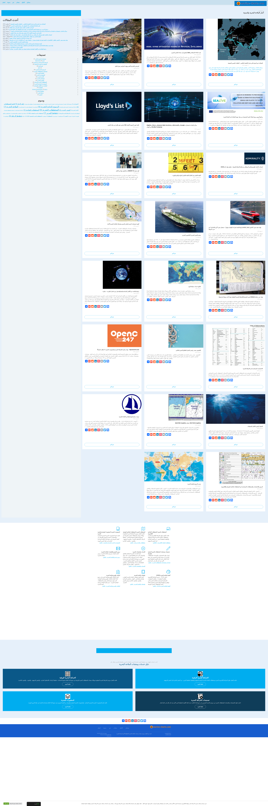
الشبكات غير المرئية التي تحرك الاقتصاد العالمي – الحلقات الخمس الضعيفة (28, 24)
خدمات (69, 116)
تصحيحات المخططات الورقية (9, 110)
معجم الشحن (60, 116)
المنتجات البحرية (40, 78)
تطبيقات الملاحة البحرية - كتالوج (137, 584)
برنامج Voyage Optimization (39, 89)
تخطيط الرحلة (40, 91)
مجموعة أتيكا (69, 104)
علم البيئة (40, 66)
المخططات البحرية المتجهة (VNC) (33, 116)
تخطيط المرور (51, 113)
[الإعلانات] (134, 615)
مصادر (18, 2)
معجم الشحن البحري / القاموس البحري (18, 42)
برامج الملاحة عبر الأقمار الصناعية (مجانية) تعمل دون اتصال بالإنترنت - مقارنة (28, 49)
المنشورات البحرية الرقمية (40, 64)
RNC (25, 113)
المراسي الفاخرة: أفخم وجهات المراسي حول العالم (22, 27)
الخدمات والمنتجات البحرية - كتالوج (137, 566)
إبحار (22, 113)
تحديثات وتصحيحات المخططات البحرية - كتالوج (159, 562)
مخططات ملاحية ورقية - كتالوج (137, 542)
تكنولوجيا (41, 87)
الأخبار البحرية (40, 76)
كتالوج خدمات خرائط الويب (16, 47)
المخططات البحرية (49, 110)
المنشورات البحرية (40, 75)
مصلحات (44, 116)
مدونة (8, 2)
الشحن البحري (40, 80)
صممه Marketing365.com (102, 733)
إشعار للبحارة (17, 110)
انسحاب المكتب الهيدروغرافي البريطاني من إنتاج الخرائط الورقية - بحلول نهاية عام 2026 (31, 34)
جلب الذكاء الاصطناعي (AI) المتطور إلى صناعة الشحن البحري (25, 25)
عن (13, 2)
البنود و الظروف (168, 734)
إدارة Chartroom (39, 60)
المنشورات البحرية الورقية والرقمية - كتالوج (109, 542)
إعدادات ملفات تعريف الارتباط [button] (15, 803)
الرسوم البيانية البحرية (41, 69)
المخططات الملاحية (31, 110)
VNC (23, 116)
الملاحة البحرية (40, 73)
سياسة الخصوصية (168, 733)
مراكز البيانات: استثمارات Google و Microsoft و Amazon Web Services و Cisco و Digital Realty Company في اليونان (39, 31)
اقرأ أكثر (235, 84)
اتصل (3, 2)
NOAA (21, 110)
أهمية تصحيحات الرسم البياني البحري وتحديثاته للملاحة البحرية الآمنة (26, 43)
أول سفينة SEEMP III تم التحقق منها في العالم (20, 38)
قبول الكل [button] (6, 803)
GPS (39, 67)
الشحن (65, 116)
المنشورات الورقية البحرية (41, 84)
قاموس (45, 104)
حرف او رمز (54, 116)
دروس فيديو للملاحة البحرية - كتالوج (111, 557)
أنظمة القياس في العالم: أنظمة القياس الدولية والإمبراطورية (26, 36)
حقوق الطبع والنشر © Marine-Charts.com (105, 735)
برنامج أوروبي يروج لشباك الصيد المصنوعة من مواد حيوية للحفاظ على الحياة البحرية (28, 29)
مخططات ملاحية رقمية (28, 104)
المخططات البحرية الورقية (40, 82)
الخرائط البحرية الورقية (64, 113)
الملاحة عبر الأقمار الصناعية (40, 85)
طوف (64, 104)
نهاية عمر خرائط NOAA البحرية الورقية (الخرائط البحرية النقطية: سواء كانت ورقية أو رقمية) (31, 45)
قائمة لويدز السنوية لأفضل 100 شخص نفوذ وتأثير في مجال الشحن (25, 33)
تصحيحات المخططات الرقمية (38, 104)
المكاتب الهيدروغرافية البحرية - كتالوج (111, 586)
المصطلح (49, 116)
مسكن (28, 2)
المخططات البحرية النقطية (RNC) (35, 113)
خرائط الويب (41, 92)
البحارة (73, 116)
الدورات (49, 104)
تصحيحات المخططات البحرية (40, 71)
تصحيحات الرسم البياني (40, 59)
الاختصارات (75, 104)
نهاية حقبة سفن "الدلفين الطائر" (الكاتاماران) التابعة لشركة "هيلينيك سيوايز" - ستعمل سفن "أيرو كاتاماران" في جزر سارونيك (38, 40)
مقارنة (52, 104)
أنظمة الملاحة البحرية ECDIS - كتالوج (161, 586)
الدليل (23, 2)
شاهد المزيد (200, 684)
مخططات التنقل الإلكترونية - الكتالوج (161, 542)
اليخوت (40, 94)
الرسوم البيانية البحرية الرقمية (41, 62)
